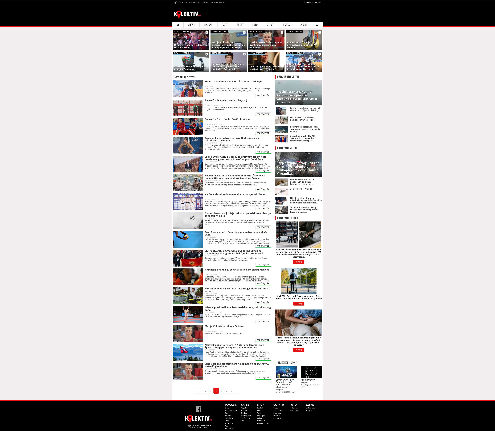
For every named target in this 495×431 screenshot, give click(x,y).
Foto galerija (294, 410)
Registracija (308, 2)
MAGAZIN (208, 25)
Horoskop (310, 410)
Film (242, 421)
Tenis (259, 413)
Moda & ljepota (231, 410)
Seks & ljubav (230, 428)
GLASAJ (299, 262)
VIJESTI (191, 25)
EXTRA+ (287, 25)
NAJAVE (303, 25)
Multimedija (310, 408)
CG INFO (270, 25)
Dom (227, 421)
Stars (227, 408)
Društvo (276, 408)
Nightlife (244, 408)
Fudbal (260, 408)
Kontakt (221, 2)
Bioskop (244, 413)
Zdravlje (228, 415)
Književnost (245, 418)
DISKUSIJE (288, 218)
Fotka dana (294, 408)
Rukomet (260, 418)
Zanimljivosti (246, 415)
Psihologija (229, 418)
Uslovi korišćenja (194, 2)
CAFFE (225, 25)
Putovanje (229, 423)
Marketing (204, 2)
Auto (227, 426)
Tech (227, 413)
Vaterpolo (261, 421)
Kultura (244, 410)
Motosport (261, 415)
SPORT (240, 25)
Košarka (260, 410)
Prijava (318, 2)
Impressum (214, 2)
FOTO (255, 25)
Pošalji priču (182, 2)
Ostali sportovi (263, 423)
